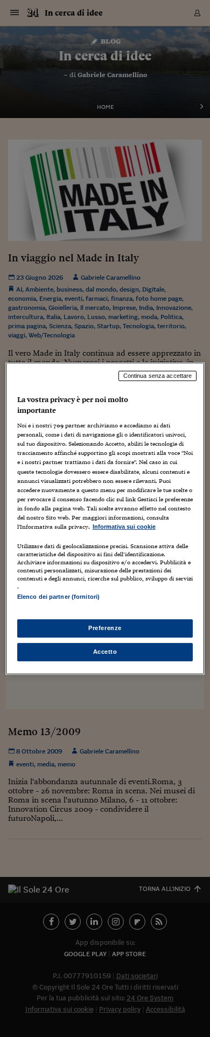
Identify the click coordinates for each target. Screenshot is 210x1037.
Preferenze (105, 628)
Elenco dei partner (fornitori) (58, 596)
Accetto (105, 651)
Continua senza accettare (157, 375)
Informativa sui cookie (124, 526)
